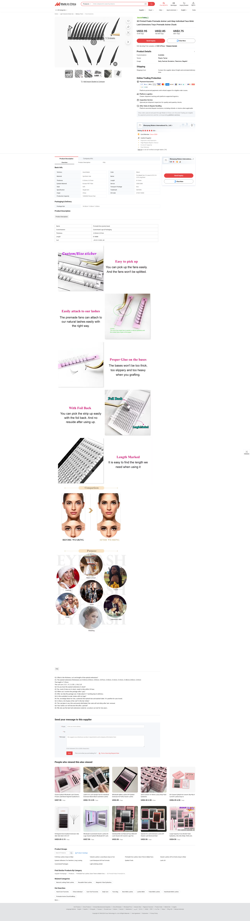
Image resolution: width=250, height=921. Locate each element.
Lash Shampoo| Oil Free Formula (99, 860)
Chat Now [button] (182, 41)
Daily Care (105, 892)
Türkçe (163, 909)
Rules (194, 10)
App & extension (171, 10)
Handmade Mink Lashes (171, 892)
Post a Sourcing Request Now (109, 753)
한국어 (141, 909)
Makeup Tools (79, 14)
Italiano (115, 909)
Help (160, 10)
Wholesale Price (128, 907)
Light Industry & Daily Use (66, 14)
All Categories (61, 10)
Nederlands (129, 909)
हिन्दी (151, 909)
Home (56, 14)
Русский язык (107, 909)
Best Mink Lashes (127, 892)
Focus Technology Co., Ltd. (112, 913)
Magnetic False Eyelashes (103, 882)
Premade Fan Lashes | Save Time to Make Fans (139, 857)
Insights (174, 907)
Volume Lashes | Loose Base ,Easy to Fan (102, 857)
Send (69, 753)
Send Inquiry (150, 41)
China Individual (77, 892)
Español (85, 909)
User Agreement (136, 913)
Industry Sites (137, 907)
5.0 (171, 162)
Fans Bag (115, 892)
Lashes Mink (141, 892)
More (56, 900)
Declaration (145, 913)
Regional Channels (148, 907)
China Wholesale (117, 907)
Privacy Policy (154, 913)
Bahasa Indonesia (179, 909)
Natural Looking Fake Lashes (65, 882)
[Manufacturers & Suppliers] (65, 4)
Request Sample (171, 46)
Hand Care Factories (62, 892)
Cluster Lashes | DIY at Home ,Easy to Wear (173, 857)
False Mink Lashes (154, 892)
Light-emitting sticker (96, 864)
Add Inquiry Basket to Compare (94, 81)
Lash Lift (163, 860)
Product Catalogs (82, 853)
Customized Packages (61, 864)
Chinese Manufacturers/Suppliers (102, 907)
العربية (135, 909)
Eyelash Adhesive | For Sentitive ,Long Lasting (68, 860)
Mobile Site (167, 907)
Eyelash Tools (129, 860)
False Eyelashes (89, 14)
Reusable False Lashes (85, 882)
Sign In (140, 150)
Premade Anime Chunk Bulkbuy (65, 896)
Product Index (158, 907)
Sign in (193, 5)
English (79, 909)
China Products (87, 907)
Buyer (150, 10)
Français (99, 909)
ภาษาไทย (156, 909)
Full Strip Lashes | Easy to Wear (64, 857)
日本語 (146, 909)
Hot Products (77, 907)
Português (92, 909)
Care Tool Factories (92, 892)
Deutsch (121, 909)
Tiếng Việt (169, 909)
